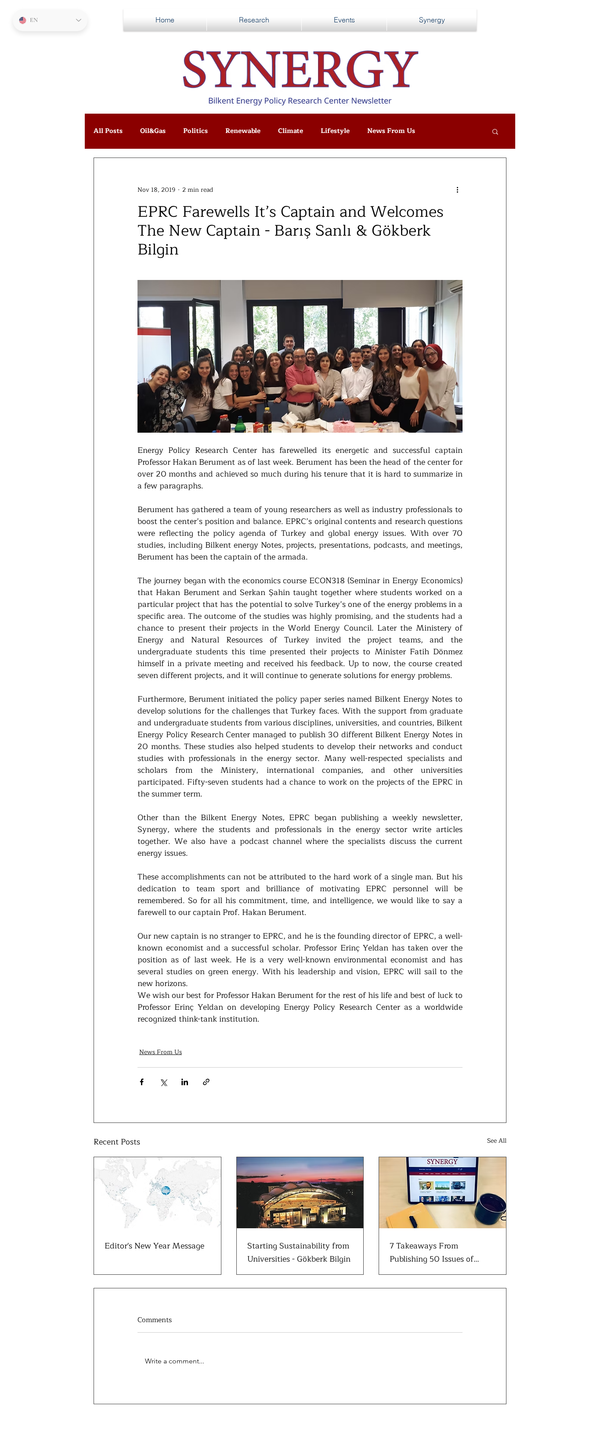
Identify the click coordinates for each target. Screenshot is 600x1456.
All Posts (108, 131)
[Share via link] (206, 1082)
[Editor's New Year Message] (157, 1192)
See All (496, 1141)
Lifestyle (335, 131)
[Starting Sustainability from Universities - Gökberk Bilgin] (300, 1192)
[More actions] (457, 189)
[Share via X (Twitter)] (163, 1082)
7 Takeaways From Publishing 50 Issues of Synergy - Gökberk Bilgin (435, 1252)
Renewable (242, 131)
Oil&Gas (153, 131)
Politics (195, 131)
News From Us (391, 131)
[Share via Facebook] (141, 1082)
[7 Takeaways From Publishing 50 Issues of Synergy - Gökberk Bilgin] (442, 1192)
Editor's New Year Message (154, 1245)
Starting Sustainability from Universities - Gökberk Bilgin (299, 1252)
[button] (495, 131)
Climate (290, 131)
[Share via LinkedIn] (185, 1082)
